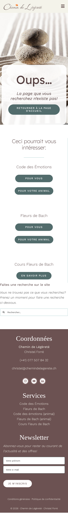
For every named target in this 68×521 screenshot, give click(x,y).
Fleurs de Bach (34, 409)
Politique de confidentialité (46, 499)
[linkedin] (42, 381)
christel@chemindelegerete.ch (34, 368)
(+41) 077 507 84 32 (34, 360)
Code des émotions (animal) (34, 414)
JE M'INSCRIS (17, 483)
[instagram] (25, 381)
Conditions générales (19, 499)
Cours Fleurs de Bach (34, 424)
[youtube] (34, 381)
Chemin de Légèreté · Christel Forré (39, 508)
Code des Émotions (34, 404)
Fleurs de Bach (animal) (34, 419)
